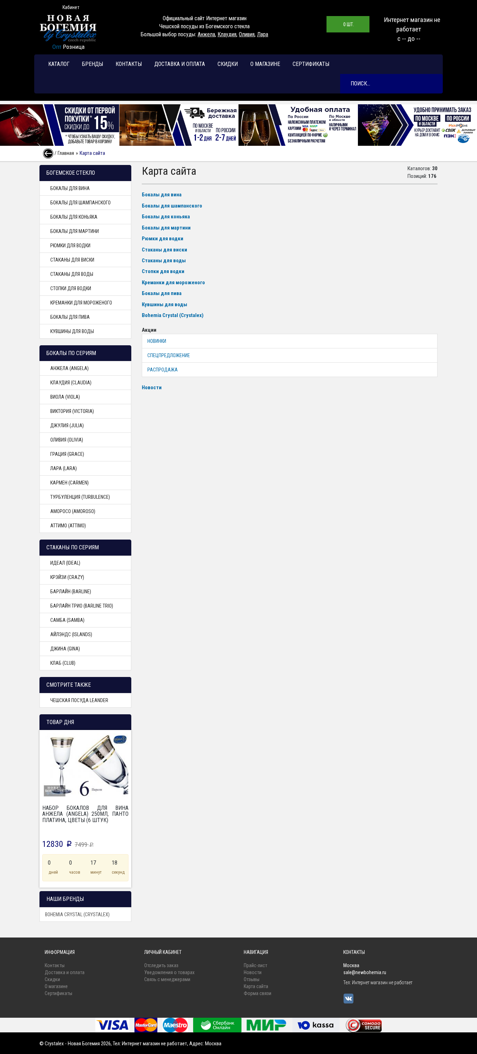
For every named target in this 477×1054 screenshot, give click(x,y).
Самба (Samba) (67, 620)
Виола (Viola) (65, 397)
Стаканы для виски (72, 260)
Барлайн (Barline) (70, 591)
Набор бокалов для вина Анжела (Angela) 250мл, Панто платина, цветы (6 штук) (85, 814)
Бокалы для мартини (74, 231)
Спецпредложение (168, 355)
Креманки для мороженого (81, 303)
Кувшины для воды (72, 331)
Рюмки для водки (70, 245)
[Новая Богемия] (68, 28)
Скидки (228, 64)
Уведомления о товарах (169, 972)
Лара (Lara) (63, 468)
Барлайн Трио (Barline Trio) (81, 606)
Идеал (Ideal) (65, 563)
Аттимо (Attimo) (68, 525)
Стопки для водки (70, 288)
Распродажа (162, 369)
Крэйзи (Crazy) (67, 577)
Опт (56, 46)
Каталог (58, 64)
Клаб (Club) (62, 663)
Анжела (206, 34)
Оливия (247, 34)
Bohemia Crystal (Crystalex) (77, 914)
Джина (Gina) (65, 649)
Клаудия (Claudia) (70, 382)
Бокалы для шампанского (80, 202)
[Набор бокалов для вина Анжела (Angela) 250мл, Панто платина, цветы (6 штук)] (85, 765)
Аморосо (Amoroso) (72, 511)
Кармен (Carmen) (69, 482)
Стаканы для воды (71, 274)
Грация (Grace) (67, 454)
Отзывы (251, 979)
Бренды (92, 64)
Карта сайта (256, 986)
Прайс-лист (255, 965)
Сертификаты (311, 64)
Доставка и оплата (179, 64)
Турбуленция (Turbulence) (80, 497)
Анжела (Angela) (69, 368)
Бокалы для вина (70, 188)
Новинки (156, 341)
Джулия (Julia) (67, 425)
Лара (262, 34)
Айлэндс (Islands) (71, 634)
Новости (152, 387)
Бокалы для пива (70, 317)
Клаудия (227, 34)
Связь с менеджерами (167, 979)
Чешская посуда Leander (79, 700)
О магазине (265, 64)
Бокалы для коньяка (73, 217)
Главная (66, 153)
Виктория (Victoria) (72, 411)
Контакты (129, 64)
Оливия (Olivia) (66, 440)
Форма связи (257, 993)
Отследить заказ (161, 965)
